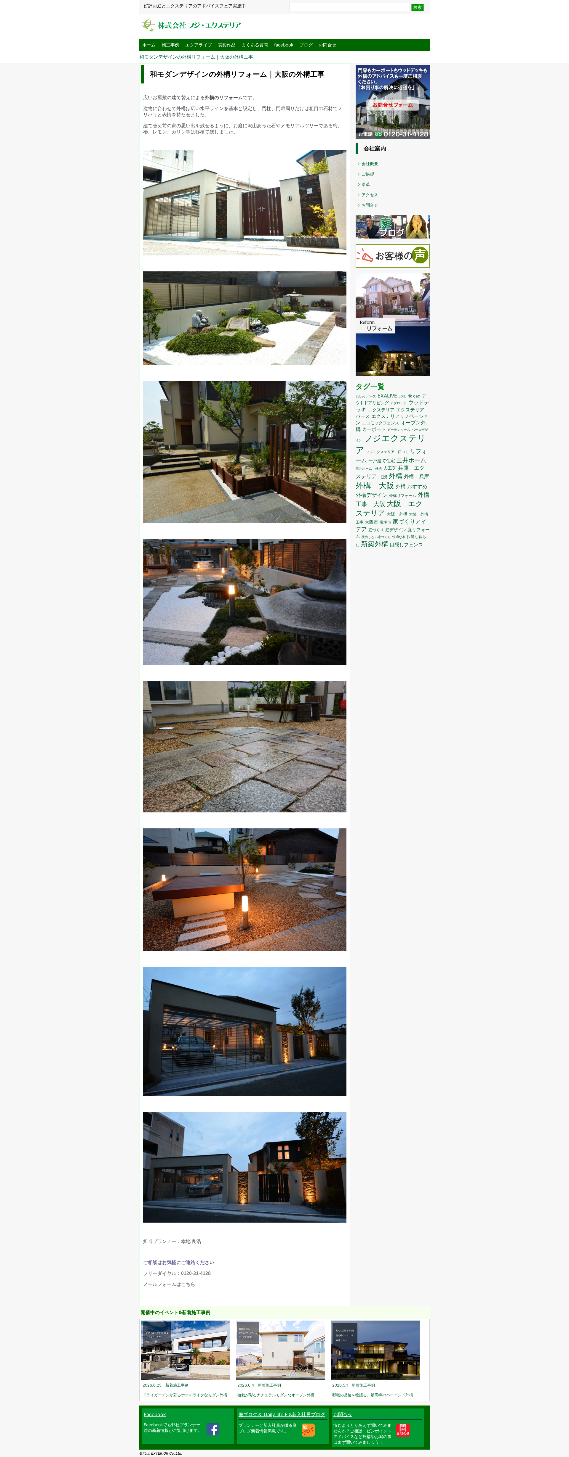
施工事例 (170, 45)
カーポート (374, 429)
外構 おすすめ (411, 487)
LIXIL (402, 396)
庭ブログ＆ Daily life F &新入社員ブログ (282, 1414)
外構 (395, 476)
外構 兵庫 (416, 476)
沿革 (366, 184)
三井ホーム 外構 (369, 468)
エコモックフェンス (380, 423)
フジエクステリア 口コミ (387, 452)
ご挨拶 (368, 173)
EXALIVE (387, 396)
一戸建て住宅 (381, 460)
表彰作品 (227, 45)
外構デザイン (372, 495)
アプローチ (398, 403)
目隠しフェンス (406, 545)
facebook (283, 45)
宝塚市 (385, 522)
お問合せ (327, 45)
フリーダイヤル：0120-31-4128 (177, 1273)
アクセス (370, 194)
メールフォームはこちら (169, 1284)
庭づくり (376, 530)
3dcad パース (366, 396)
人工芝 (390, 468)
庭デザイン (395, 529)
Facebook (155, 1414)
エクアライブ (198, 45)
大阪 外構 (397, 513)
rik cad (414, 396)
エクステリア (381, 410)
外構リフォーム (402, 495)
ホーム (149, 45)
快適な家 (398, 537)
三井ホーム (411, 460)
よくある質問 (255, 45)
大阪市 (371, 522)
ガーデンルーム (398, 430)
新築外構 (374, 544)
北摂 (382, 476)
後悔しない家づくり (376, 537)
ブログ (306, 45)
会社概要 (370, 163)
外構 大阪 (375, 485)
